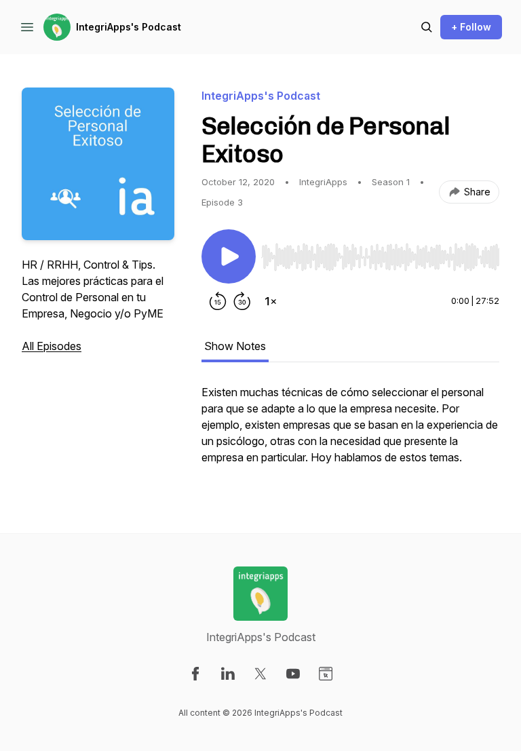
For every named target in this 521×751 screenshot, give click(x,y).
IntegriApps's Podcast (128, 27)
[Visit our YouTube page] (293, 673)
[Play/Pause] (228, 256)
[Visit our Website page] (325, 673)
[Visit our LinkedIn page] (228, 673)
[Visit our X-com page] (260, 673)
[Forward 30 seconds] (242, 301)
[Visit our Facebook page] (195, 673)
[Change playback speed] (270, 301)
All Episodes (51, 346)
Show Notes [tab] (235, 346)
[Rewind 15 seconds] (217, 301)
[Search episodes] (426, 27)
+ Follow (471, 27)
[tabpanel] (350, 431)
